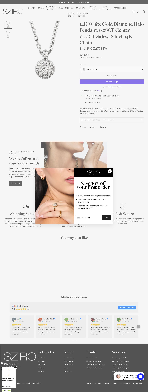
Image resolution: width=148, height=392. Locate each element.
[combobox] (112, 69)
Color (83, 65)
